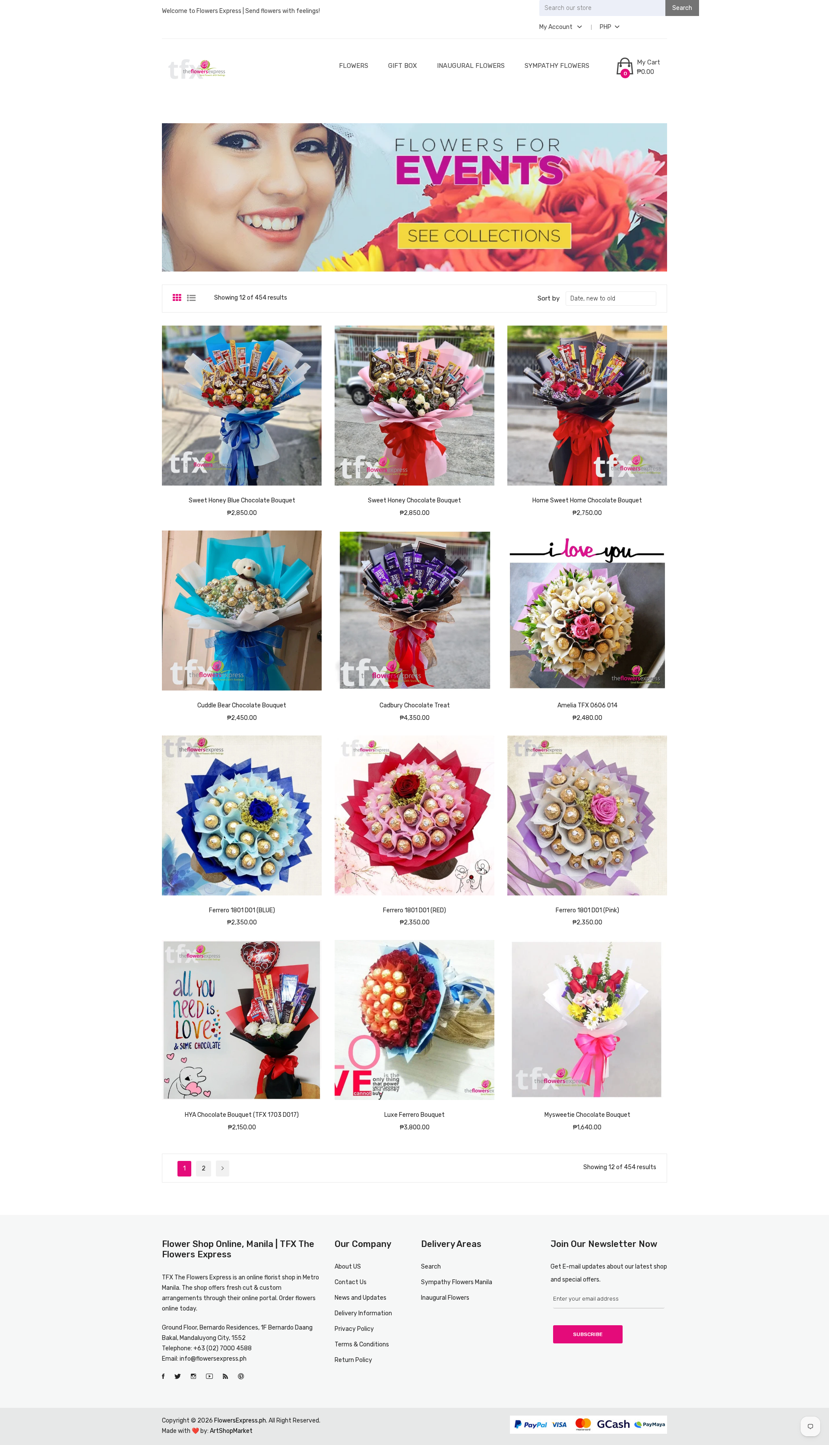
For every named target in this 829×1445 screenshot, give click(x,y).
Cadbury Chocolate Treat (415, 705)
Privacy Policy (354, 1329)
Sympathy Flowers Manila (456, 1282)
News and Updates (360, 1297)
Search (431, 1266)
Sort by (549, 298)
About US (348, 1266)
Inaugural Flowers (471, 66)
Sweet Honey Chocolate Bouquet (414, 500)
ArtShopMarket (231, 1431)
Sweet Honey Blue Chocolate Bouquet (242, 500)
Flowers (353, 66)
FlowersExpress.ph (240, 1420)
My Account (556, 27)
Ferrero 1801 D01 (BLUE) (242, 910)
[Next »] (222, 1168)
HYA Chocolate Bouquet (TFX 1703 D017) (242, 1115)
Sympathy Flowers (557, 66)
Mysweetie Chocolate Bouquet (587, 1115)
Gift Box (402, 66)
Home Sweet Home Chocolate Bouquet (587, 500)
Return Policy (353, 1360)
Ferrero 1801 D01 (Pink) (587, 910)
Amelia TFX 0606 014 (587, 705)
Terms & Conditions (362, 1344)
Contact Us (351, 1282)
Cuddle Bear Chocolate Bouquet (241, 705)
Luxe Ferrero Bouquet (414, 1115)
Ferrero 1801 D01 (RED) (414, 910)
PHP (605, 27)
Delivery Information (363, 1313)
